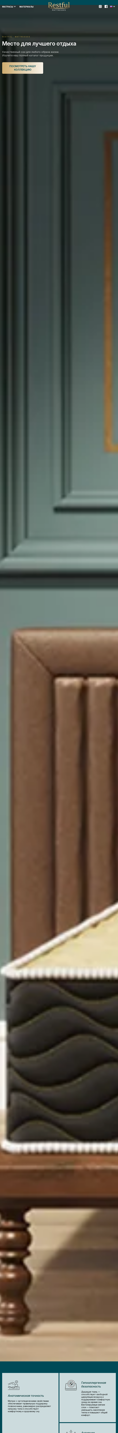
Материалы (26, 6)
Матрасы (7, 6)
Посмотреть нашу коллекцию (22, 68)
